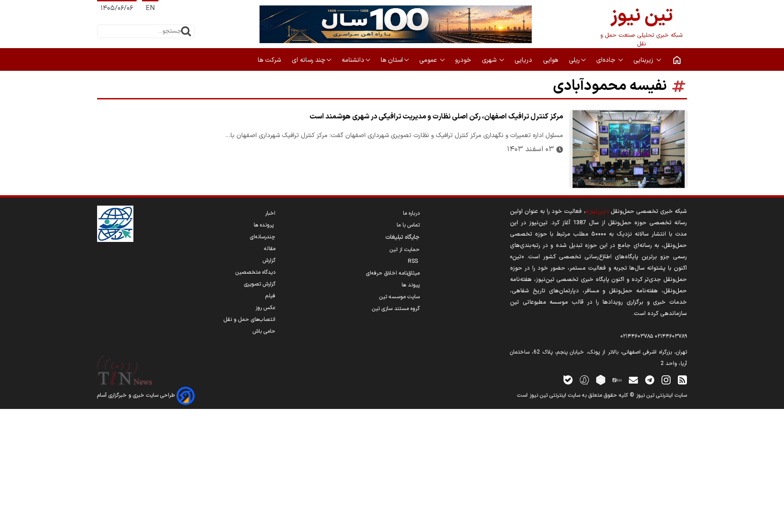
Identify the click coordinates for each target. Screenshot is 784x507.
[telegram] (649, 379)
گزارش (269, 260)
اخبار (270, 213)
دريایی (524, 60)
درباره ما (411, 213)
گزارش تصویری (259, 284)
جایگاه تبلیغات (402, 237)
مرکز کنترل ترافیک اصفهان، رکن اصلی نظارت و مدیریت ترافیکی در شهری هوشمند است (436, 116)
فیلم (270, 296)
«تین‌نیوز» (597, 211)
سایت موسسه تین (399, 297)
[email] (633, 379)
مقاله (269, 249)
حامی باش (264, 331)
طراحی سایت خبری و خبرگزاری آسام (136, 395)
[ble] (568, 379)
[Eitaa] (617, 379)
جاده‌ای (606, 60)
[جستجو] (186, 31)
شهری (490, 60)
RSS (414, 261)
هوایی (551, 60)
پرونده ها (264, 225)
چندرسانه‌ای (262, 237)
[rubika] (600, 379)
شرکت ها (270, 60)
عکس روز (265, 308)
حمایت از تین (405, 250)
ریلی (574, 60)
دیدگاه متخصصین (255, 272)
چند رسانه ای (308, 60)
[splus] (584, 379)
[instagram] (666, 379)
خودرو (464, 60)
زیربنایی (644, 60)
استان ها (392, 60)
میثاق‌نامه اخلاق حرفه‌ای (393, 273)
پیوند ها (411, 285)
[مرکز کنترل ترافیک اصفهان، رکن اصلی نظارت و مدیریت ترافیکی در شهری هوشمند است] (628, 149)
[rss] (682, 379)
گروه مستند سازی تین (396, 309)
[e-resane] (115, 224)
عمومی (429, 60)
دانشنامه (353, 60)
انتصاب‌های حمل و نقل (249, 319)
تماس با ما (408, 225)
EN (150, 8)
